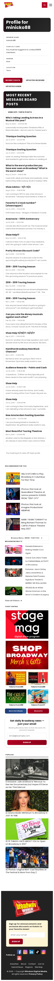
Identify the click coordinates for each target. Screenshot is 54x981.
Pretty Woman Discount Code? (23, 250)
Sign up (27, 742)
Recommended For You (16, 466)
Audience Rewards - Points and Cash (26, 367)
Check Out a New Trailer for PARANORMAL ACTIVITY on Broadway (36, 561)
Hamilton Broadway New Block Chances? (22, 350)
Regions (29, 967)
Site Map (39, 967)
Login (37, 5)
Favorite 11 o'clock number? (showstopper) (21, 204)
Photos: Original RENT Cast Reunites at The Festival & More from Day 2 (26, 871)
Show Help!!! (12, 234)
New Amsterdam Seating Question (25, 415)
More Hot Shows (16, 711)
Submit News (17, 967)
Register (29, 5)
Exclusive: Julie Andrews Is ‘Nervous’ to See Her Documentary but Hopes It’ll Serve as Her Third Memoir (27, 784)
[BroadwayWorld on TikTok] (37, 951)
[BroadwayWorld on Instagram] (25, 951)
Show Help (11, 383)
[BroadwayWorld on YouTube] (19, 958)
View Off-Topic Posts (20, 112)
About (23, 964)
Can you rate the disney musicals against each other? (24, 315)
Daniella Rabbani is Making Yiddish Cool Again (34, 549)
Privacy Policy (36, 974)
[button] (44, 5)
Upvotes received (35, 80)
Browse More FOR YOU (25, 538)
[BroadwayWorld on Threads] (43, 951)
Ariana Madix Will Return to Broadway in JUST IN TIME (26, 814)
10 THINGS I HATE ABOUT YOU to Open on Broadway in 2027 (25, 842)
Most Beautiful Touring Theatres (24, 431)
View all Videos (12, 600)
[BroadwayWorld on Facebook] (19, 951)
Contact (32, 964)
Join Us (41, 964)
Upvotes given (13, 86)
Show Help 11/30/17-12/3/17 (20, 332)
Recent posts (13, 80)
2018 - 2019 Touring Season (20, 266)
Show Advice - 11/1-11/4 (18, 186)
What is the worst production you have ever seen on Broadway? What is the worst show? (26, 168)
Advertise (14, 964)
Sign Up (16, 941)
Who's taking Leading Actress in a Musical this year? (24, 119)
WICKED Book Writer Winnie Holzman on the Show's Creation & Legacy (37, 591)
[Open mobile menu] (50, 5)
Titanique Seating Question (21, 136)
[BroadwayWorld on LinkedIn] (31, 951)
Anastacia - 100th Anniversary (22, 218)
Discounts (38, 711)
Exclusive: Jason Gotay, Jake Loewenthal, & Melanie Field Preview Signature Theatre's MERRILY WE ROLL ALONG (35, 576)
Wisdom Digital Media (36, 971)
